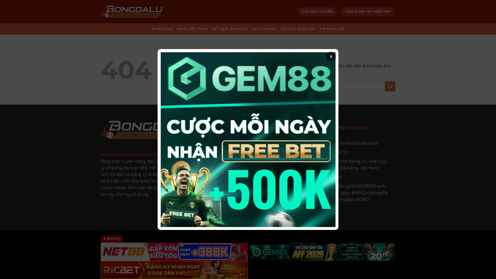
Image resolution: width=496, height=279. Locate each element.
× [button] (331, 56)
